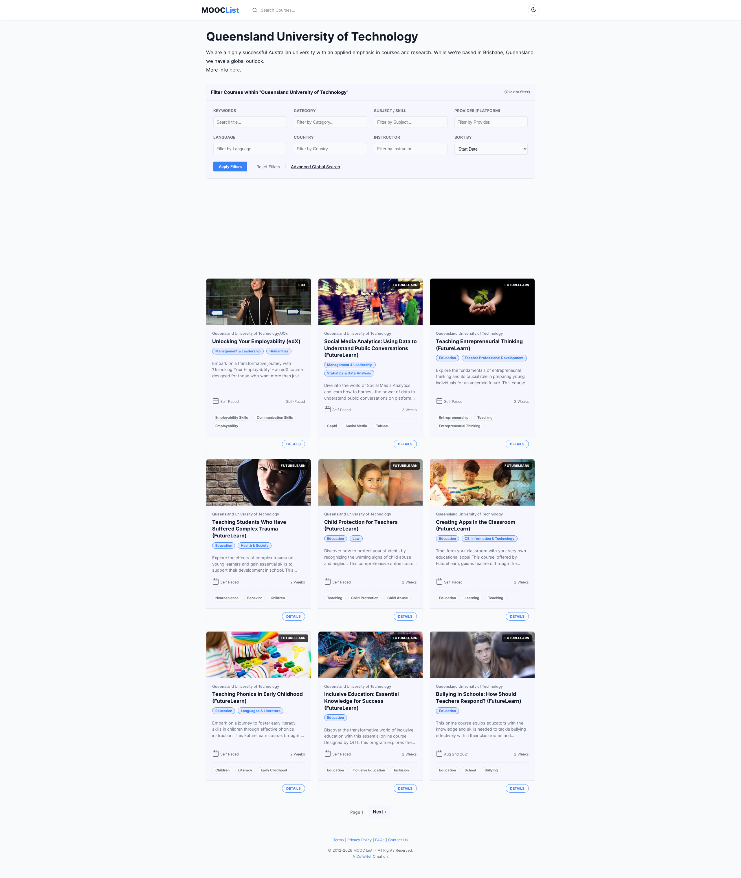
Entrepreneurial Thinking (459, 426)
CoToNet (364, 856)
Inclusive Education (369, 770)
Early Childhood (274, 770)
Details (293, 444)
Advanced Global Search (315, 166)
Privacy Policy (359, 840)
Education (447, 358)
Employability (226, 426)
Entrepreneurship (454, 417)
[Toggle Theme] (534, 10)
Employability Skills (231, 417)
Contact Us (398, 840)
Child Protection (364, 598)
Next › (379, 812)
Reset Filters (268, 166)
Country (304, 137)
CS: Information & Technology (489, 538)
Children (278, 598)
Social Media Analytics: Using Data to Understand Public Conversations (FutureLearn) (370, 348)
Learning (472, 598)
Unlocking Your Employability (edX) (256, 341)
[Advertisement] (370, 228)
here (235, 70)
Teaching (485, 417)
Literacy (245, 770)
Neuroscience (227, 598)
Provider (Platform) (477, 110)
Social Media (356, 426)
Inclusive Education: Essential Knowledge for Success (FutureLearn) (361, 701)
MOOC (220, 10)
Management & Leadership (238, 351)
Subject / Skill (390, 110)
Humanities (279, 351)
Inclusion (401, 770)
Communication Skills (275, 417)
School (470, 770)
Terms (338, 840)
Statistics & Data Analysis (349, 373)
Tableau (382, 426)
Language (224, 137)
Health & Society (255, 545)
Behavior (254, 598)
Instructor (387, 137)
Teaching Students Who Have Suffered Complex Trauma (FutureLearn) (249, 529)
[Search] (254, 10)
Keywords (224, 110)
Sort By (463, 137)
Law (356, 538)
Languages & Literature (260, 711)
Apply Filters (230, 166)
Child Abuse (397, 598)
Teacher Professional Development (494, 358)
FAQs (380, 840)
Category (305, 110)
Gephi (332, 426)
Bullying (491, 770)
